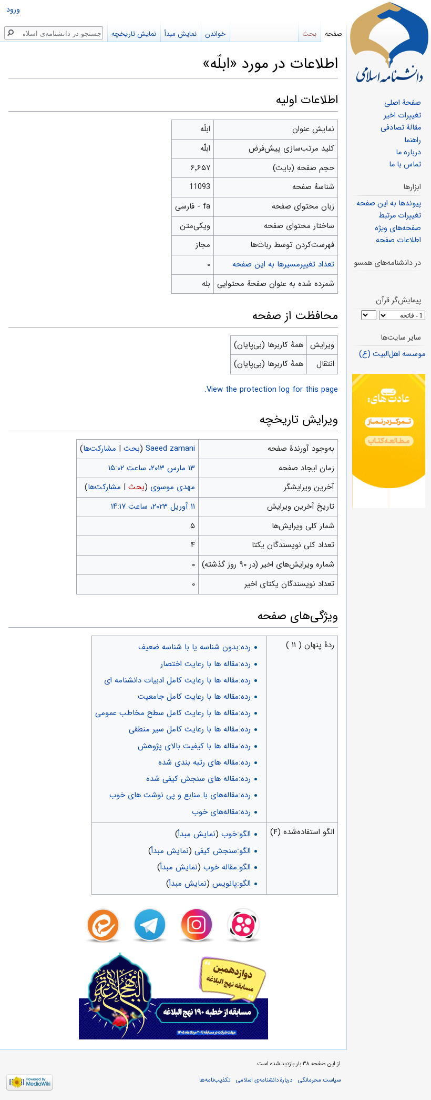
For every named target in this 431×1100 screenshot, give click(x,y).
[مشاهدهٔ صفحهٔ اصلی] (389, 42)
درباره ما (408, 152)
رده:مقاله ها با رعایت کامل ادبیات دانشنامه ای (177, 680)
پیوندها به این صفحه (388, 203)
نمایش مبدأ (197, 834)
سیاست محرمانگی (319, 1080)
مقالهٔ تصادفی (401, 128)
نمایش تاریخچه (133, 33)
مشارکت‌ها (99, 448)
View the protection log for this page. (271, 389)
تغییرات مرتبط (399, 216)
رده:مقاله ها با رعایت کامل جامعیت (194, 696)
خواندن (215, 33)
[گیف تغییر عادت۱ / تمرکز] (388, 441)
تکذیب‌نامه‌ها (214, 1080)
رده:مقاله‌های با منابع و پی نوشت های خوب (180, 795)
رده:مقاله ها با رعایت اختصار (205, 664)
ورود (13, 10)
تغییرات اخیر (402, 116)
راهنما (412, 140)
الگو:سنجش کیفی (222, 851)
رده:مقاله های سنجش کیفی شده (198, 778)
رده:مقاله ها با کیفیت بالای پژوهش (194, 746)
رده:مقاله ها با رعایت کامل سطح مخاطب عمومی (173, 713)
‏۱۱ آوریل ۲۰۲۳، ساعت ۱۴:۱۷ (153, 506)
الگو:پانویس (231, 883)
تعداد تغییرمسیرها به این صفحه (283, 264)
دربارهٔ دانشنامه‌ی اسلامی (264, 1080)
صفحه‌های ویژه (398, 228)
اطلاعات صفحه (398, 240)
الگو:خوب (236, 834)
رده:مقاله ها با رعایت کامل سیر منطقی (190, 729)
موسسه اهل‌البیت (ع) (392, 354)
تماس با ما (405, 164)
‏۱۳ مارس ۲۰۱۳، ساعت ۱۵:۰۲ (151, 468)
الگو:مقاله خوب (227, 867)
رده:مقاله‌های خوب (221, 812)
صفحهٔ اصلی (402, 103)
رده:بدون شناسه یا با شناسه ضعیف (194, 647)
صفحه (333, 33)
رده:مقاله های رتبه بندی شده (204, 762)
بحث (132, 448)
